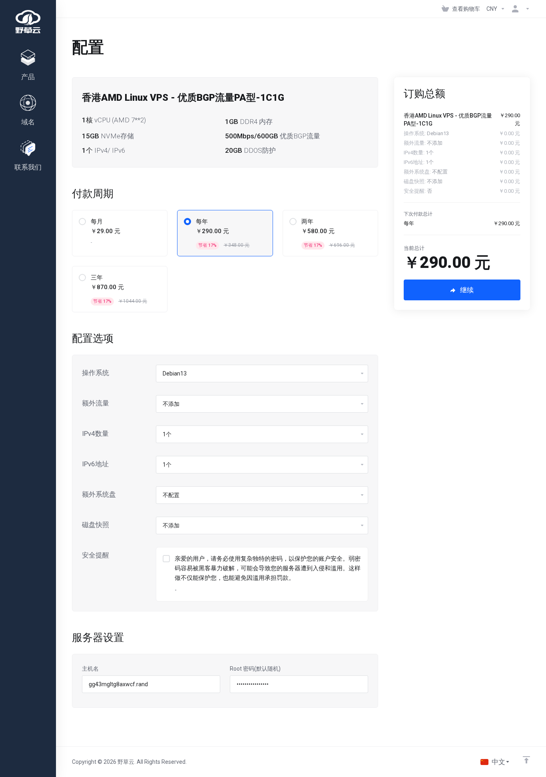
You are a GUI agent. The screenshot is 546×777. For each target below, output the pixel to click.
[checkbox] (166, 558)
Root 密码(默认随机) (255, 668)
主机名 (90, 668)
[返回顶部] (526, 760)
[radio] (82, 221)
